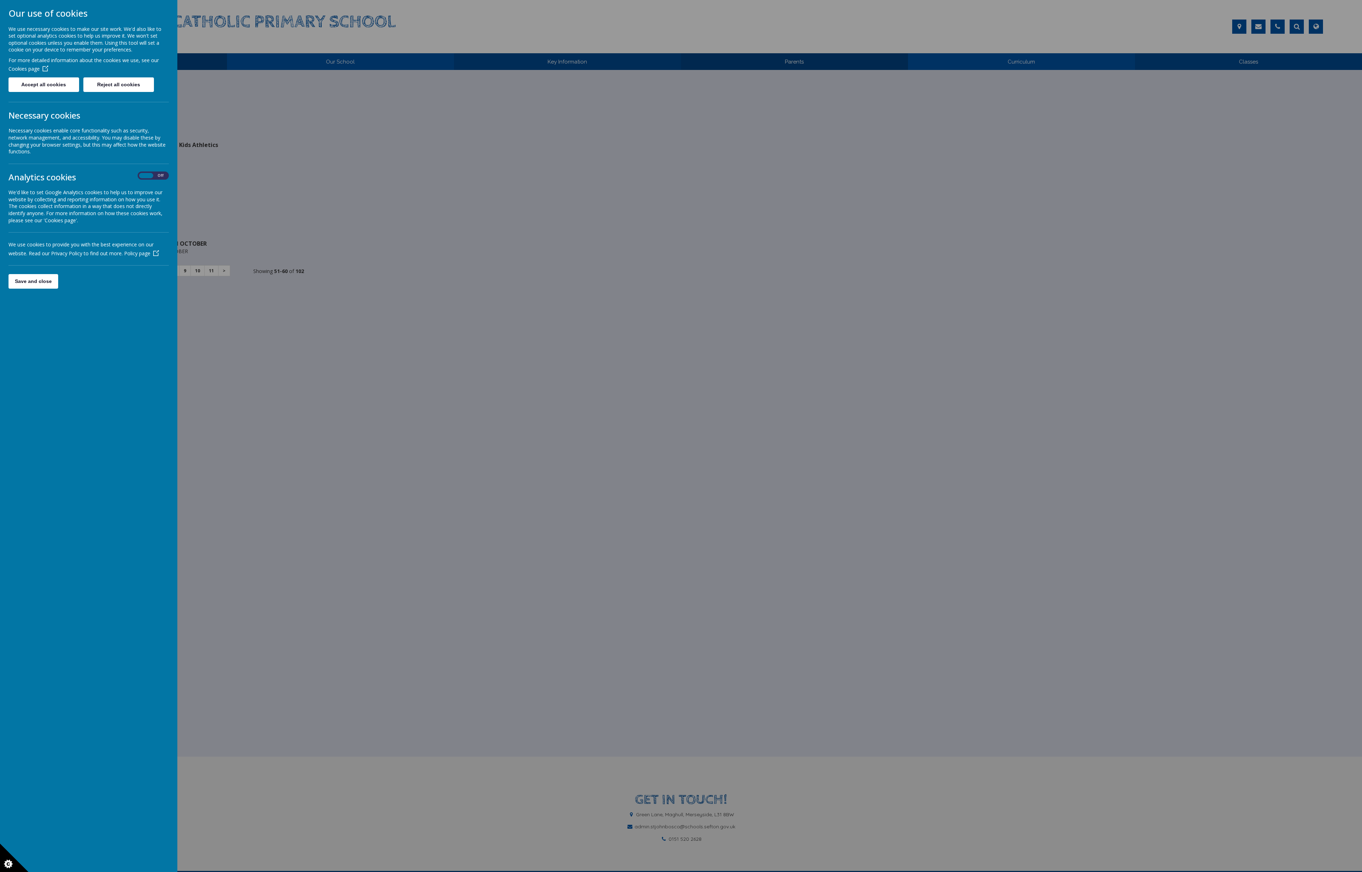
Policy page (137, 253)
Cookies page (24, 68)
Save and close (33, 281)
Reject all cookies (118, 84)
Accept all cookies (43, 84)
